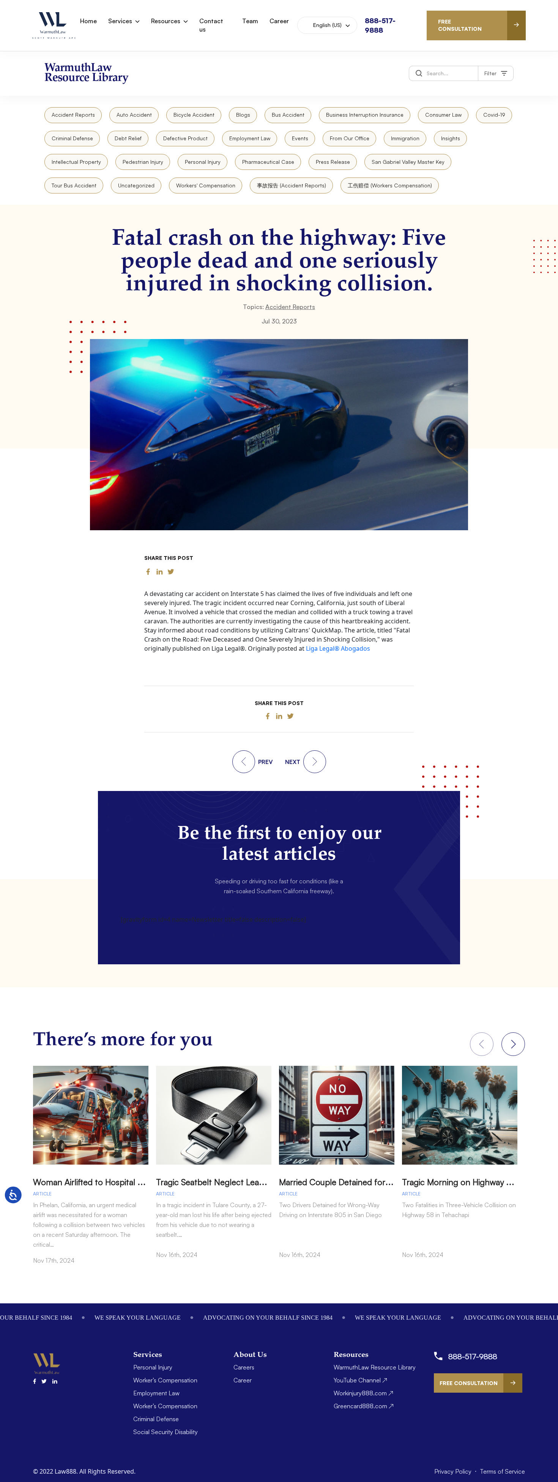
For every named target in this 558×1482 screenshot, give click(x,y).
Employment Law (249, 138)
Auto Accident (134, 114)
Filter (490, 73)
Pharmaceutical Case (268, 162)
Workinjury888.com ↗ (363, 1393)
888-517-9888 (472, 1356)
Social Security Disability (165, 1432)
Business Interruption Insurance (365, 114)
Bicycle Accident (193, 114)
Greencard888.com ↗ (364, 1406)
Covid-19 (494, 114)
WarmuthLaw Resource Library (375, 1367)
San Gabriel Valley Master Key (408, 162)
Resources (165, 21)
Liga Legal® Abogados (338, 648)
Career (279, 21)
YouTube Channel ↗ (360, 1380)
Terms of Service (502, 1471)
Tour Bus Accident (74, 185)
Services (120, 21)
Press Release (333, 162)
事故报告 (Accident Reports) (291, 185)
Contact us (211, 25)
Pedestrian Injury (143, 162)
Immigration (405, 138)
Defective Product (185, 138)
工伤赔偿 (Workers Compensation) (390, 185)
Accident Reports (73, 114)
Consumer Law (443, 114)
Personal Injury (203, 162)
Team (250, 21)
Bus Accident (288, 114)
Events (300, 138)
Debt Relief (128, 138)
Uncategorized (136, 185)
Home (88, 21)
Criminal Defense (72, 138)
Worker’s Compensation (165, 1380)
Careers (243, 1367)
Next (513, 1044)
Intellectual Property (76, 162)
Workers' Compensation (205, 185)
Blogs (243, 114)
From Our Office (349, 138)
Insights (450, 138)
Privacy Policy (453, 1471)
